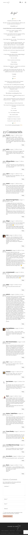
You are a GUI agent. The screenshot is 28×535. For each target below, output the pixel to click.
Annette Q (8, 250)
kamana (8, 371)
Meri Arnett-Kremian (11, 341)
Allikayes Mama (10, 161)
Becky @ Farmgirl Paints (12, 199)
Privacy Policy (12, 530)
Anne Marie (9, 456)
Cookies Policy (18, 530)
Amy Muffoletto (10, 328)
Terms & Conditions (5, 530)
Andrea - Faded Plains (11, 413)
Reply (23, 145)
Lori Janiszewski (10, 272)
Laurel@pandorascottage (12, 445)
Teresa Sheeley (10, 431)
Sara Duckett (9, 381)
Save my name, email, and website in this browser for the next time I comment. (12, 513)
